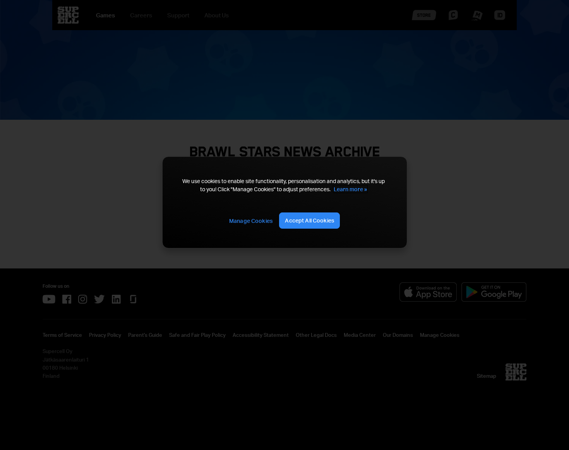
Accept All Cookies (309, 220)
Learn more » (350, 189)
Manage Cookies (251, 220)
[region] (284, 202)
